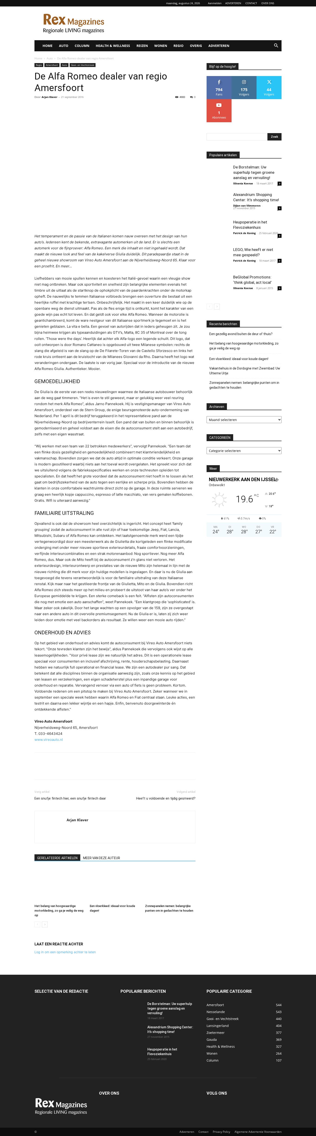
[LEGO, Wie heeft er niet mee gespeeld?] (218, 258)
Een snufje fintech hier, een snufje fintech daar (70, 798)
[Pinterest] (60, 107)
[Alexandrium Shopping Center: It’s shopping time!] (218, 203)
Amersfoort (52, 65)
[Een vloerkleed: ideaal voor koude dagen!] (115, 884)
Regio (39, 65)
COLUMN (82, 45)
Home (38, 58)
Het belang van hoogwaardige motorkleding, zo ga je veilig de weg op (59, 910)
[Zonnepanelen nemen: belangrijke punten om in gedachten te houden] (170, 884)
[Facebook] (39, 107)
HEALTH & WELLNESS (113, 45)
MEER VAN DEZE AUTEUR (101, 858)
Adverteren (187, 1132)
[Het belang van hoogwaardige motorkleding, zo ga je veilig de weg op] (59, 884)
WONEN (160, 45)
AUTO (63, 45)
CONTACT (251, 3)
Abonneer (219, 101)
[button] (276, 46)
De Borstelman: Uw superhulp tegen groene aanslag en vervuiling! (253, 172)
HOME (48, 45)
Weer (213, 468)
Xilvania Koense (243, 183)
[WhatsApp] (71, 107)
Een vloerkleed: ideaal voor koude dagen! (238, 359)
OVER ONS (267, 3)
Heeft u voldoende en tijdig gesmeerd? (165, 798)
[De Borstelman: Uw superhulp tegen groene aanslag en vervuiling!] (218, 176)
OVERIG (196, 45)
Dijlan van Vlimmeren (246, 205)
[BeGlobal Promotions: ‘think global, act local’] (218, 286)
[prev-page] (37, 924)
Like (219, 77)
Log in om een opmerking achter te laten (65, 952)
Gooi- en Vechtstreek (82, 65)
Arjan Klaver (49, 97)
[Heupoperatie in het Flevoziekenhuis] (218, 231)
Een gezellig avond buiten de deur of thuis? (241, 334)
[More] (82, 107)
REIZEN (142, 45)
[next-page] (45, 924)
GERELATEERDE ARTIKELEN (57, 858)
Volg (244, 77)
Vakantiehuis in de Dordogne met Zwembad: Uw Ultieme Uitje (244, 370)
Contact (203, 1132)
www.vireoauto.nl (48, 739)
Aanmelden (215, 3)
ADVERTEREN (233, 3)
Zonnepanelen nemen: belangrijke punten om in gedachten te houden (244, 385)
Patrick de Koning (244, 233)
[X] (49, 107)
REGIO (178, 45)
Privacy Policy (221, 1132)
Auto (50, 58)
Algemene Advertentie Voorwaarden (258, 1132)
